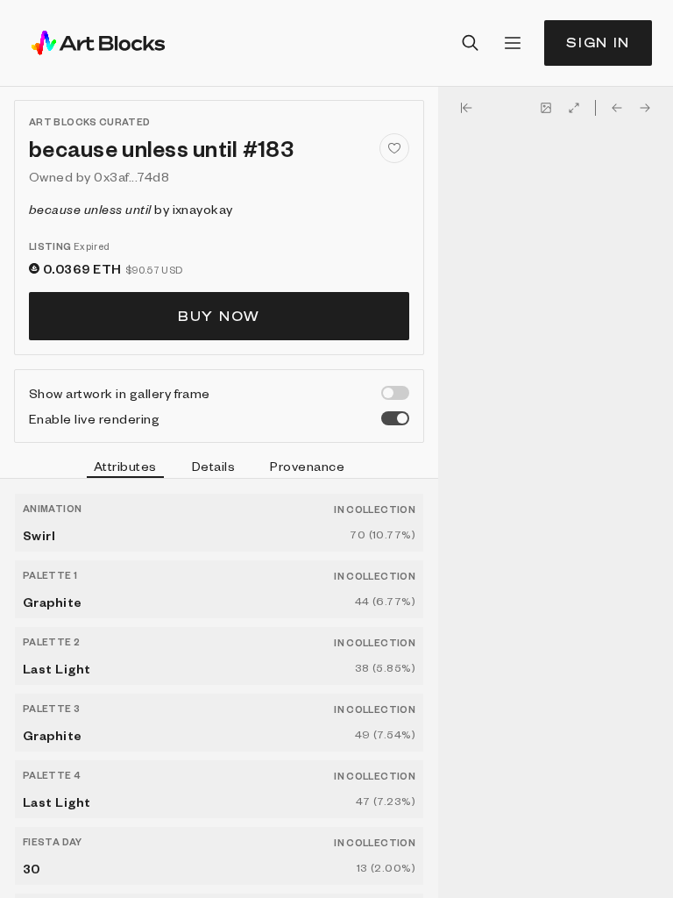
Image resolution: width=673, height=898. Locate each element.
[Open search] (470, 42)
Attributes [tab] (125, 466)
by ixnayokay (131, 209)
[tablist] (219, 468)
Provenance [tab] (307, 466)
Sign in (598, 42)
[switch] (395, 393)
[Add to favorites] (394, 148)
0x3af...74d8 (131, 176)
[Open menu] (512, 42)
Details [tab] (213, 466)
